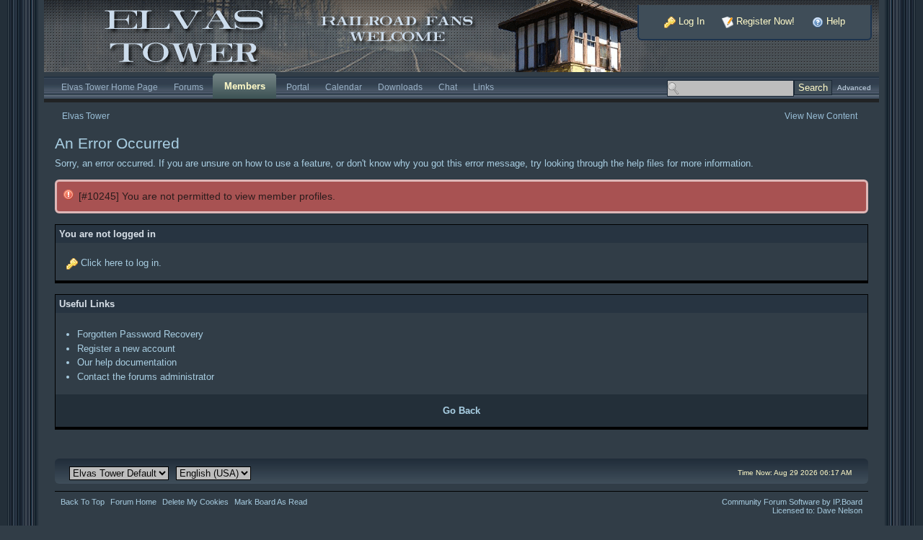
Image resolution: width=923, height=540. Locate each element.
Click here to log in (120, 262)
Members (244, 86)
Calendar (343, 87)
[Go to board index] (357, 35)
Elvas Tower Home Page (109, 87)
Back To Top (83, 501)
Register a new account (126, 348)
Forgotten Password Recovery (140, 334)
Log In (690, 21)
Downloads (400, 87)
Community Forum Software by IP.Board (792, 501)
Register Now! (764, 21)
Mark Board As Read (270, 501)
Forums (188, 87)
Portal (297, 87)
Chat (447, 87)
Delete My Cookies (195, 501)
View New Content (821, 115)
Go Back (461, 410)
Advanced (854, 88)
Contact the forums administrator (145, 376)
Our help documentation (127, 362)
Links (483, 87)
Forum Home (133, 501)
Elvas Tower (86, 115)
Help (834, 21)
